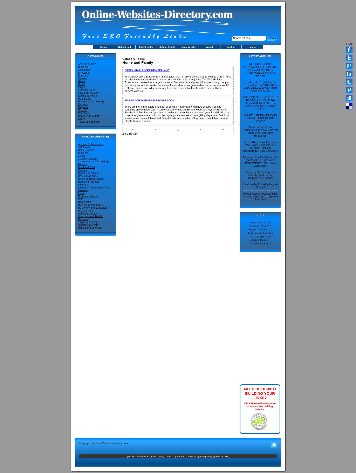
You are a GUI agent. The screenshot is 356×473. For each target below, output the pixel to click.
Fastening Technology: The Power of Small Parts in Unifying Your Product (260, 175)
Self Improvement (88, 213)
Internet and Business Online (94, 187)
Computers (84, 69)
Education (83, 75)
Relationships (86, 210)
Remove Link (221, 456)
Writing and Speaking (90, 228)
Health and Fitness (88, 173)
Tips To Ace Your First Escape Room (149, 100)
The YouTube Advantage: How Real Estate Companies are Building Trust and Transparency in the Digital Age (260, 146)
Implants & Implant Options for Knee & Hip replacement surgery (260, 118)
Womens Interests (88, 225)
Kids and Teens (86, 90)
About (209, 47)
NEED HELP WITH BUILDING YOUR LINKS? (260, 393)
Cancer (82, 155)
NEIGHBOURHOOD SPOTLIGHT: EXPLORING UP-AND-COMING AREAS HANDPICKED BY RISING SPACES (260, 70)
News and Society (88, 196)
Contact (231, 47)
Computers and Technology (93, 161)
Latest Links (146, 47)
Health (81, 81)
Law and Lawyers (88, 93)
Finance (82, 164)
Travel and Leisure (88, 222)
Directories (84, 72)
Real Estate (84, 98)
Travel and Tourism (89, 121)
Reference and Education (92, 207)
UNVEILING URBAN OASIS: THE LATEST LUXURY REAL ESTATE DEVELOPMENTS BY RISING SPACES (261, 86)
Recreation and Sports (90, 204)
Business (83, 67)
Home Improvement (89, 181)
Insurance (83, 184)
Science (82, 110)
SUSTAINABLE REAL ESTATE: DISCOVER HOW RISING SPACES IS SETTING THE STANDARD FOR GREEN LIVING (260, 103)
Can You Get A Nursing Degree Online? (260, 186)
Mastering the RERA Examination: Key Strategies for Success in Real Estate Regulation (260, 131)
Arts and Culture (87, 64)
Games (82, 78)
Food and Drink (86, 167)
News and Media (87, 95)
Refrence (83, 104)
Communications (87, 158)
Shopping (83, 113)
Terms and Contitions (186, 456)
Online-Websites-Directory (107, 443)
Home (103, 47)
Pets (80, 199)
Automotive (84, 147)
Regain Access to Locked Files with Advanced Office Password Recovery (260, 196)
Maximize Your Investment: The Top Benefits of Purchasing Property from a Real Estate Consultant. (260, 161)
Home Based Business (91, 178)
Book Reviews (86, 150)
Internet (82, 87)
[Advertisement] (170, 54)
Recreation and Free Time (92, 101)
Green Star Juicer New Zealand (147, 70)
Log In (252, 47)
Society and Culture (89, 116)
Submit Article (167, 47)
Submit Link (124, 47)
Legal (81, 193)
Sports (81, 118)
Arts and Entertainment (91, 144)
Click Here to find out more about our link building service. (260, 406)
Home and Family (88, 176)
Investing (83, 190)
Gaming (82, 170)
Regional (83, 107)
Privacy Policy (205, 456)
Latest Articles (188, 47)
